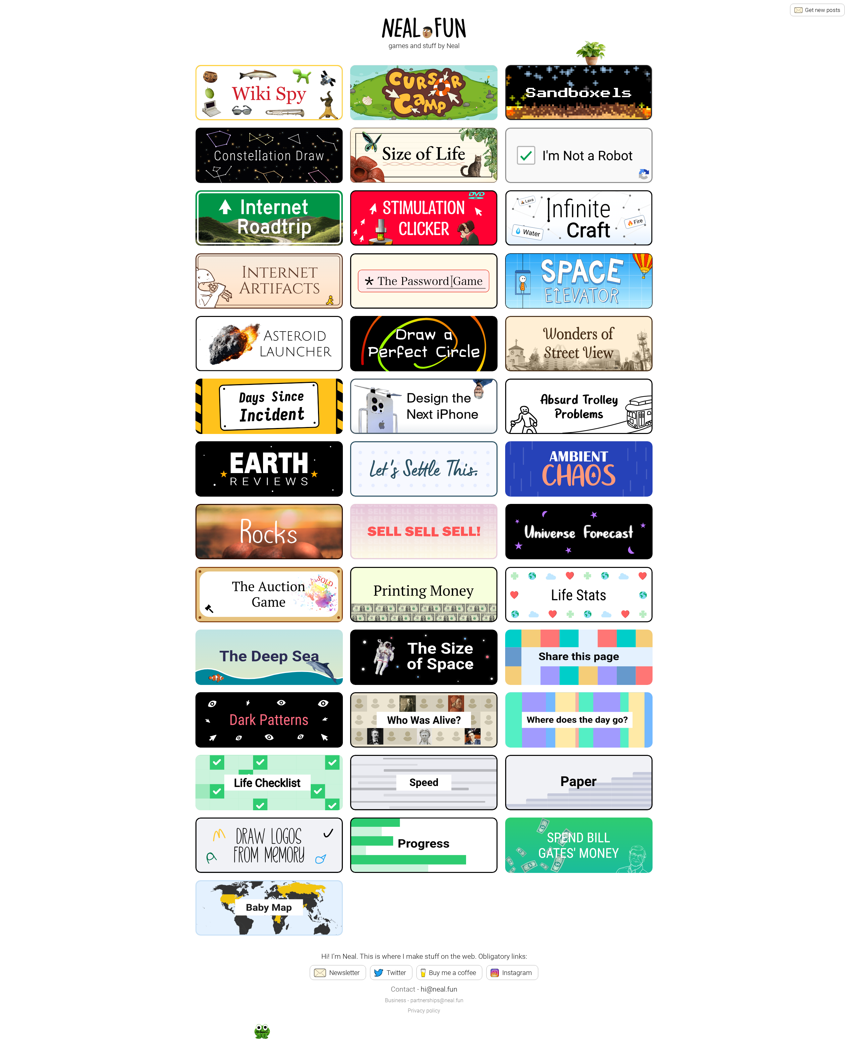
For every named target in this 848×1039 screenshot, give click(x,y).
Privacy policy (424, 1011)
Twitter (396, 973)
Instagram (517, 973)
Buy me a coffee (452, 973)
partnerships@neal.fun (436, 1000)
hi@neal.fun (439, 989)
